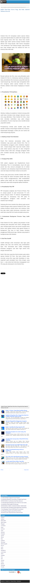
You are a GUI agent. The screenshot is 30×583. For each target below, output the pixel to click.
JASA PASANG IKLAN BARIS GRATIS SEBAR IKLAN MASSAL (14, 507)
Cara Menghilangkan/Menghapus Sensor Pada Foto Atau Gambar (14, 502)
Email (2, 527)
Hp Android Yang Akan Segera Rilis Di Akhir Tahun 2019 (16, 444)
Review (2, 545)
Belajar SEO (3, 520)
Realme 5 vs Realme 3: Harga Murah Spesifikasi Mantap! (16, 410)
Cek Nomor (3, 525)
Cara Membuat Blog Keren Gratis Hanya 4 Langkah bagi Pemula (13, 499)
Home (2, 7)
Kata (2, 538)
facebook (3, 528)
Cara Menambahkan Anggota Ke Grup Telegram (10, 497)
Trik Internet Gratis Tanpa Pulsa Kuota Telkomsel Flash (12, 512)
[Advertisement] (15, 24)
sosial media (3, 552)
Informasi (3, 532)
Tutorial (2, 560)
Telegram (3, 555)
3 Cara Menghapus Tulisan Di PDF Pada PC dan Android (12, 509)
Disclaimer (19, 581)
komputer (3, 540)
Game (2, 530)
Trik (2, 558)
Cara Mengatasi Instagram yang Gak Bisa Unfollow (11, 510)
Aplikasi (2, 519)
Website (2, 563)
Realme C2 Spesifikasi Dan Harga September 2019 (15, 427)
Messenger (3, 542)
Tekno (2, 553)
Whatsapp (3, 565)
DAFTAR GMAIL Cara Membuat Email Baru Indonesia (12, 500)
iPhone (2, 537)
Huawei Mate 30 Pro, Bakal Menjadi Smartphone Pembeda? (17, 456)
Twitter (2, 561)
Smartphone (5, 7)
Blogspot (3, 523)
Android (2, 517)
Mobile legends (4, 543)
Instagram (3, 533)
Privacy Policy (13, 581)
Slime (2, 548)
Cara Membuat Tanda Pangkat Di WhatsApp (9, 504)
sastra (2, 547)
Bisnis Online (3, 522)
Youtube (2, 566)
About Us (3, 581)
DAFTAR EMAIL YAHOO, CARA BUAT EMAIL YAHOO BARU (13, 505)
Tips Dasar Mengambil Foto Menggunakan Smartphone (16, 421)
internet (2, 535)
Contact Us (7, 581)
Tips (2, 557)
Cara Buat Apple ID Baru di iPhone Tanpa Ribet (15, 461)
